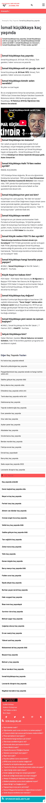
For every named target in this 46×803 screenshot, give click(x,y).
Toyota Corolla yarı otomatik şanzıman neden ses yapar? (24, 767)
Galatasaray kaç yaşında (10, 402)
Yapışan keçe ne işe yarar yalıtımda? (16, 787)
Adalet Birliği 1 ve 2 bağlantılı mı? (15, 784)
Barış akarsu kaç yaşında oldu (12, 385)
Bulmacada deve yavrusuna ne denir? (17, 744)
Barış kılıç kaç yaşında (9, 458)
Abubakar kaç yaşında (9, 430)
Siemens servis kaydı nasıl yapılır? (15, 753)
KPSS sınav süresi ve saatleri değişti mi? (18, 761)
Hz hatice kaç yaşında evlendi (12, 361)
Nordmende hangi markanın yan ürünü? (17, 739)
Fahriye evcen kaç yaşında (11, 447)
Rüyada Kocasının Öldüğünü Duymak (16, 750)
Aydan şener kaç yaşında (10, 425)
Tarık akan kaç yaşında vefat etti (14, 396)
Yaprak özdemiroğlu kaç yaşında (13, 408)
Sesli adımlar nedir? (11, 727)
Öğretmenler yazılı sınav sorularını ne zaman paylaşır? (23, 730)
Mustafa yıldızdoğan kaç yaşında (14, 366)
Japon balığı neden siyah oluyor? (15, 770)
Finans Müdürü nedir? (11, 747)
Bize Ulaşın (6, 713)
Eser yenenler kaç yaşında (11, 413)
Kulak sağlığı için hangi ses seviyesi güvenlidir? (20, 773)
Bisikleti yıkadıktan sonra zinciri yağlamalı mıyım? (21, 781)
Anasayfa (5, 11)
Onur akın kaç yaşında (9, 419)
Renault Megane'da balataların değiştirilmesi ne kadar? (23, 790)
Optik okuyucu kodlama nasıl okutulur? (17, 793)
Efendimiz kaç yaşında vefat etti (13, 391)
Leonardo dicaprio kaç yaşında (13, 470)
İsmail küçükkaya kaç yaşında (29, 21)
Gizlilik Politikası (8, 704)
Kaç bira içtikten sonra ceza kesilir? (16, 759)
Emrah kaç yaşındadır (9, 453)
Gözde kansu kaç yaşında (11, 436)
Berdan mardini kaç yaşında (11, 442)
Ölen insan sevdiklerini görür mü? (15, 742)
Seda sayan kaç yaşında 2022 (12, 464)
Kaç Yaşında (14, 21)
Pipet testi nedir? (10, 756)
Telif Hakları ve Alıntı (10, 710)
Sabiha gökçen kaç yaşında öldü (13, 380)
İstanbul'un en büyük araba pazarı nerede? (18, 764)
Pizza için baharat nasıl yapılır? (14, 736)
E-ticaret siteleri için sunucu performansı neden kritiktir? (23, 733)
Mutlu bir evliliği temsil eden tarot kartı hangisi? (20, 776)
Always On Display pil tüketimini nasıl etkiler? (19, 778)
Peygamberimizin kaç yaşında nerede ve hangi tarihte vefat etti (21, 373)
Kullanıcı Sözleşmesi (10, 707)
